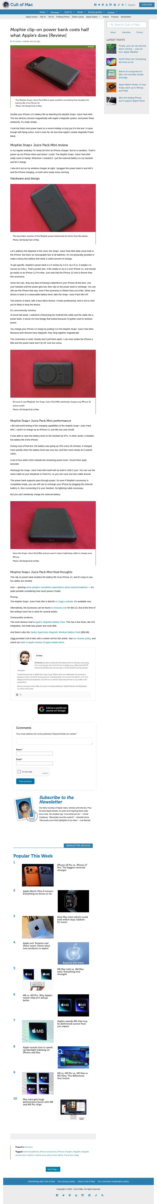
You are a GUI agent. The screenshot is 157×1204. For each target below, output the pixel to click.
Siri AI (51, 16)
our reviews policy (82, 638)
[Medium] (17, 695)
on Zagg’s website (64, 601)
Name (19, 749)
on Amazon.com (59, 608)
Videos (106, 16)
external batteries (31, 1152)
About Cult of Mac (86, 1181)
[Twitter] (21, 695)
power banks (57, 1155)
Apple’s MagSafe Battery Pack (50, 622)
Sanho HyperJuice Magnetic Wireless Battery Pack (55, 632)
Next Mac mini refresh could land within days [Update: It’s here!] (72, 919)
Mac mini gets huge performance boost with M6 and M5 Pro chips (38, 1102)
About (113, 32)
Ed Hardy (17, 41)
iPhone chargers (65, 1152)
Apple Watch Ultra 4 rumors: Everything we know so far (38, 892)
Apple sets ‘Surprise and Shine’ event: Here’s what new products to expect (36, 946)
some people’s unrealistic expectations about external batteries (57, 587)
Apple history (92, 16)
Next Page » (53, 1169)
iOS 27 (43, 16)
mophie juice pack (42, 1155)
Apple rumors (32, 16)
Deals (80, 11)
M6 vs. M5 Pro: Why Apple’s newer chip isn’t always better (37, 998)
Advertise (126, 32)
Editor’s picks (78, 16)
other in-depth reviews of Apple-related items (42, 642)
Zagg (76, 1155)
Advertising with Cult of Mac (41, 1181)
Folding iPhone (63, 16)
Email (19, 759)
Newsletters (126, 16)
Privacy (139, 32)
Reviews (91, 46)
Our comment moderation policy (113, 1181)
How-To (68, 11)
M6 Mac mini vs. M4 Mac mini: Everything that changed (70, 972)
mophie (29, 1155)
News (42, 11)
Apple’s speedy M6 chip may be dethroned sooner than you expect (72, 1024)
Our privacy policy (66, 1181)
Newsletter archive (78, 846)
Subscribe (147, 5)
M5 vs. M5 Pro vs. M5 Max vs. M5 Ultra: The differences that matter (72, 1076)
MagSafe (77, 1152)
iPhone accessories (48, 1152)
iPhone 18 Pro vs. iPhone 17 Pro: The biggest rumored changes (72, 867)
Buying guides (95, 11)
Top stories (69, 1155)
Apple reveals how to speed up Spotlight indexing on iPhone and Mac (38, 1050)
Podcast (114, 16)
